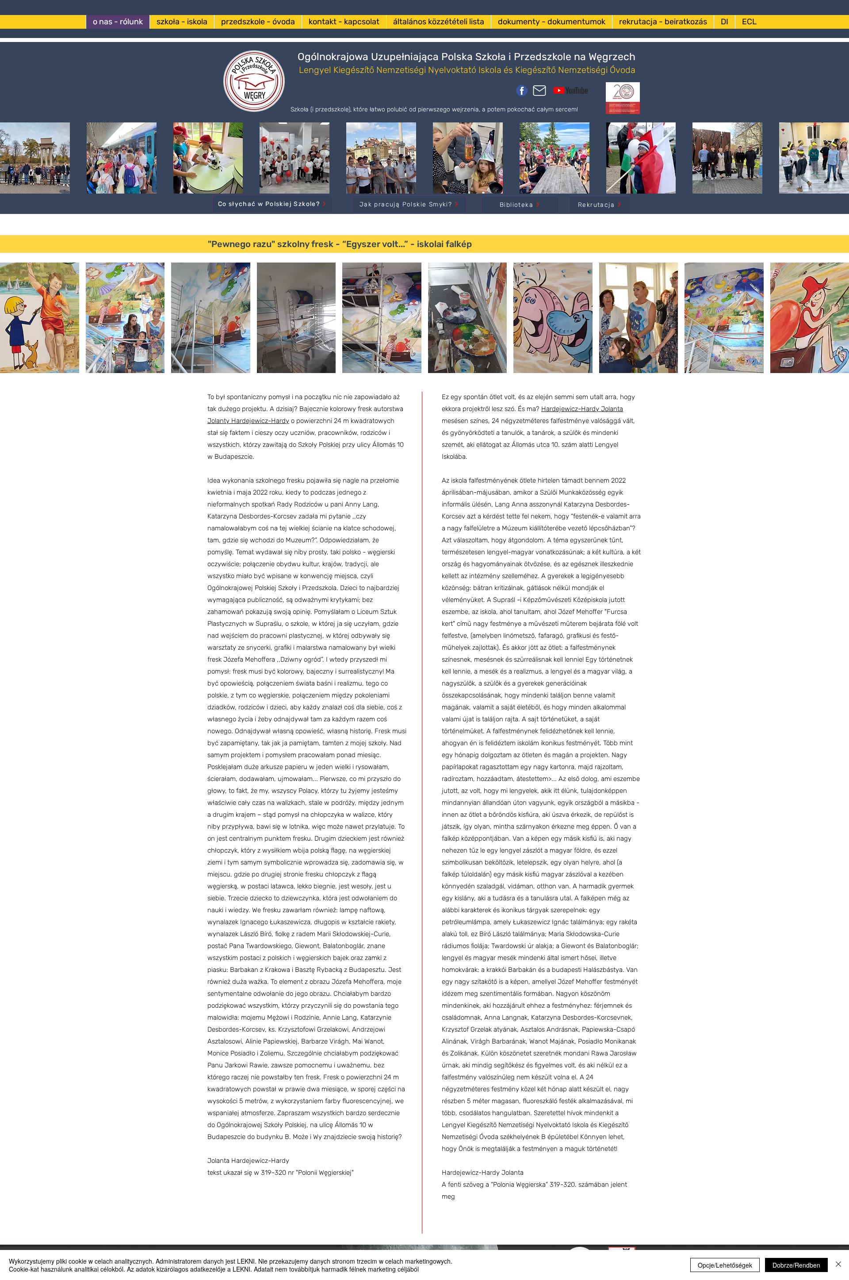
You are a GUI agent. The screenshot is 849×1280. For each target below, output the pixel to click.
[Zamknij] (838, 1265)
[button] (39, 318)
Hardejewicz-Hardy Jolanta (582, 409)
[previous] (16, 163)
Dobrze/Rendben (796, 1265)
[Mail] (539, 90)
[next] (833, 163)
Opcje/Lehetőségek (725, 1265)
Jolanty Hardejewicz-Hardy (248, 421)
